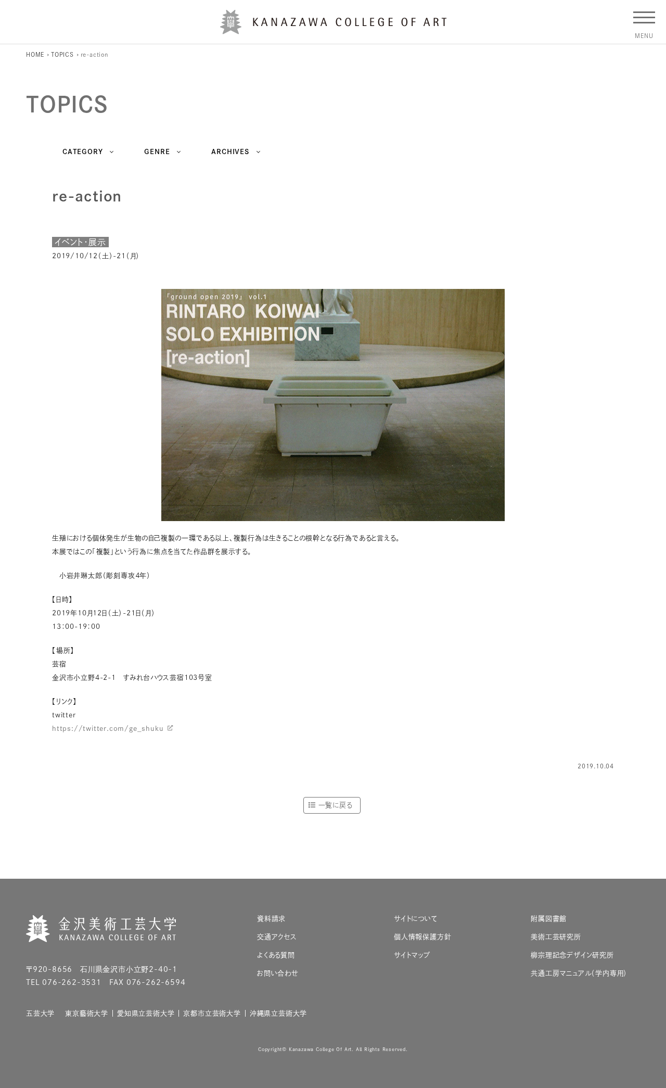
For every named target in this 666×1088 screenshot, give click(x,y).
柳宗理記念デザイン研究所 (572, 955)
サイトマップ (412, 955)
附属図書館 (549, 918)
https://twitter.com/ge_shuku (107, 728)
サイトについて (416, 918)
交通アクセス (277, 936)
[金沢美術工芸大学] (333, 30)
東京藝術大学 (86, 1013)
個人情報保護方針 (422, 936)
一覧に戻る (335, 805)
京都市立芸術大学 (211, 1013)
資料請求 (271, 918)
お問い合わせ (278, 973)
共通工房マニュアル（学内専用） (579, 973)
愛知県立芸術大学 (145, 1013)
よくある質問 (276, 955)
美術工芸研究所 (556, 936)
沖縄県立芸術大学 (278, 1013)
